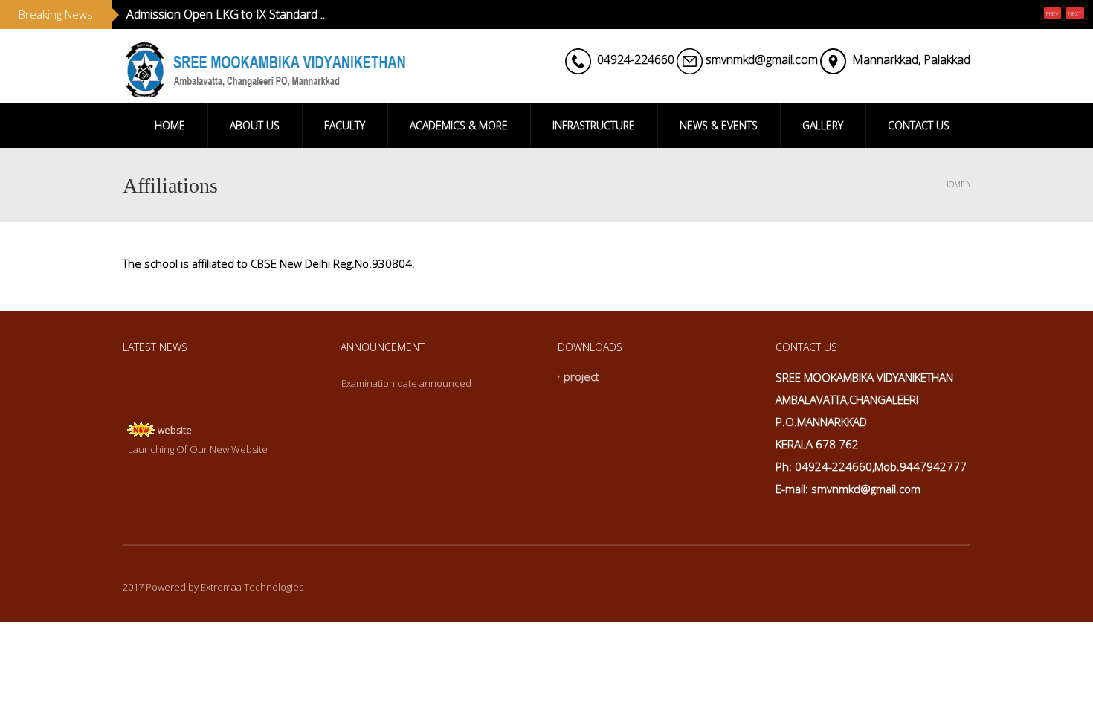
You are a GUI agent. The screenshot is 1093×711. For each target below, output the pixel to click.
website (175, 427)
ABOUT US (255, 125)
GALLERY (822, 125)
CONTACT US (918, 125)
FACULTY (344, 125)
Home (954, 184)
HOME (170, 125)
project (581, 376)
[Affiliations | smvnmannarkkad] (264, 66)
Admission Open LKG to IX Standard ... (226, 14)
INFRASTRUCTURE (593, 125)
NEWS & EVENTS (719, 125)
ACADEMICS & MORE (459, 125)
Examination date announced (406, 383)
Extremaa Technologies (252, 586)
